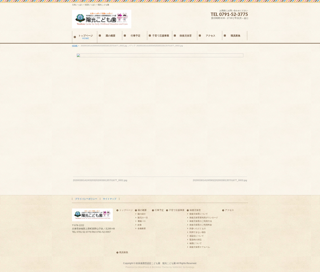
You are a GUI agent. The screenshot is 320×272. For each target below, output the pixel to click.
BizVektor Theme (160, 267)
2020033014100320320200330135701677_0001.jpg (100, 180)
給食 (140, 225)
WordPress (143, 267)
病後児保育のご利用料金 (200, 225)
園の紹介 (142, 214)
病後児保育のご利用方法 (200, 221)
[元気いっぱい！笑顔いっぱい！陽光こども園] (101, 24)
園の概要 (142, 210)
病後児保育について (198, 214)
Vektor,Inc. (177, 267)
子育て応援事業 (176, 210)
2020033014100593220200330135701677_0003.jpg (220, 180)
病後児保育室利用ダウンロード (203, 217)
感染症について (196, 236)
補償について (195, 243)
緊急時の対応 (195, 239)
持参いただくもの (197, 228)
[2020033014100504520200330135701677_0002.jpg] (160, 112)
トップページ (126, 210)
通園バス (142, 221)
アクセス (229, 210)
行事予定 (159, 210)
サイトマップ (109, 199)
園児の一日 (143, 217)
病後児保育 (195, 210)
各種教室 (142, 228)
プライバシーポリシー (86, 199)
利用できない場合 (197, 232)
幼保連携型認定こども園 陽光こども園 (156, 263)
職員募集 (123, 252)
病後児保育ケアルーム (199, 247)
